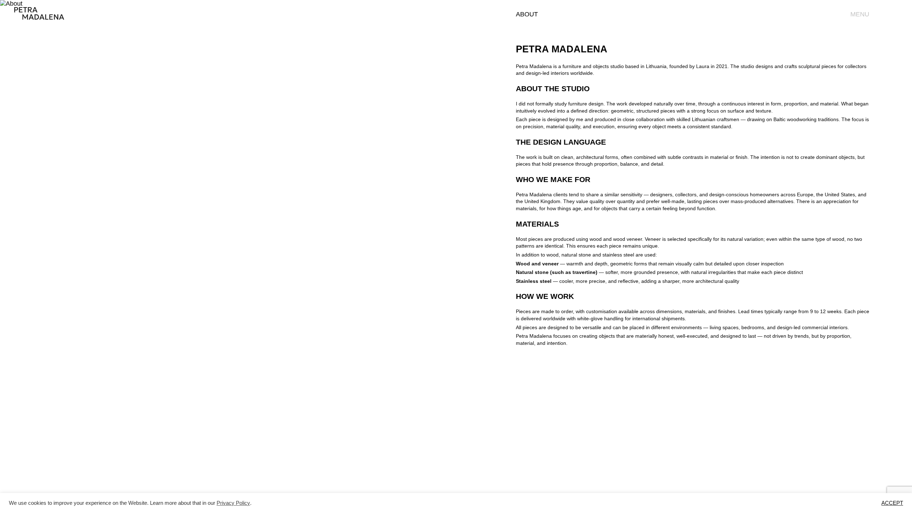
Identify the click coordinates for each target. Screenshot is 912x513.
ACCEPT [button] (892, 503)
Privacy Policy (233, 503)
